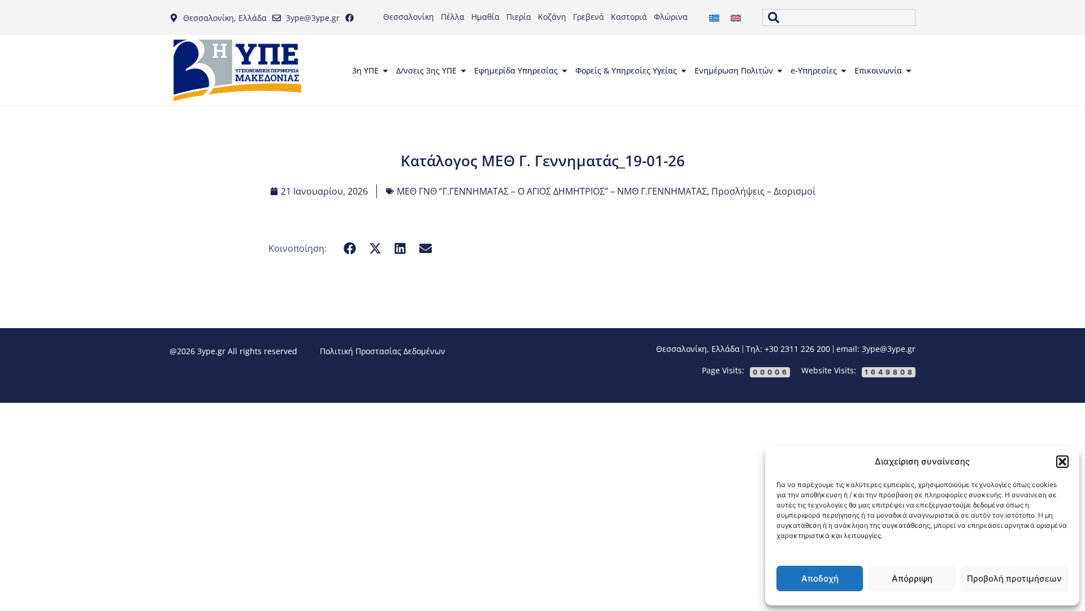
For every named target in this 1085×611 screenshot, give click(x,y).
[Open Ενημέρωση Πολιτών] (780, 71)
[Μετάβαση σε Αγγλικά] (736, 17)
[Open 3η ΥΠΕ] (385, 71)
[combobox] (838, 17)
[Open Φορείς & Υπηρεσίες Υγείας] (684, 71)
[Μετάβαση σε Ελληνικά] (714, 17)
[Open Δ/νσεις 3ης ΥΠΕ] (463, 71)
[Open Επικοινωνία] (909, 71)
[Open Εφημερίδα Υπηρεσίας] (564, 71)
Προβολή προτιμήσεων (1014, 578)
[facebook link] (352, 18)
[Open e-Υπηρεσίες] (844, 71)
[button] (1062, 461)
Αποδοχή (820, 578)
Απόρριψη (912, 578)
